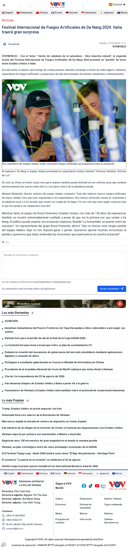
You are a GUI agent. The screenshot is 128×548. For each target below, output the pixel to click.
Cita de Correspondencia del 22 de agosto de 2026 (34, 376)
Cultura (59, 498)
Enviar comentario (109, 288)
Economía (60, 504)
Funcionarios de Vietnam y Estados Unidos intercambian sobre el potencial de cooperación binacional (64, 390)
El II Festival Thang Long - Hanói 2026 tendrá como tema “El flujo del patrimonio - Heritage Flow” (58, 453)
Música (83, 513)
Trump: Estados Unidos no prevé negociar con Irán (32, 408)
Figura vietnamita (113, 504)
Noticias (8, 20)
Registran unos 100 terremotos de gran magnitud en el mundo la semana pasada (49, 440)
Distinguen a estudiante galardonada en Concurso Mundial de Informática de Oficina (54, 362)
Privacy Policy (44, 282)
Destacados (86, 498)
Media (58, 513)
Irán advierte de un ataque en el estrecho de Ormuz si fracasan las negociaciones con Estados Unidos (62, 427)
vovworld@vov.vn (14, 528)
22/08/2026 (11, 321)
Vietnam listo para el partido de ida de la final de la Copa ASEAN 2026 (45, 338)
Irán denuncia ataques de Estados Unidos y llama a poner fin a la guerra (47, 383)
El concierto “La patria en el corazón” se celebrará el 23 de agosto (41, 459)
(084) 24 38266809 (15, 515)
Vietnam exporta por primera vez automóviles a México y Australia (41, 434)
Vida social (85, 519)
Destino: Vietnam (113, 498)
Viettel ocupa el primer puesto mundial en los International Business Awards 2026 (50, 466)
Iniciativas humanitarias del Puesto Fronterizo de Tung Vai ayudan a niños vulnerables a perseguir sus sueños (65, 330)
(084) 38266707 (14, 520)
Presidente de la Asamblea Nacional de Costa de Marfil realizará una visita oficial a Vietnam (59, 369)
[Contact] (3, 544)
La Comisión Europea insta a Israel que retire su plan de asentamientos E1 (48, 345)
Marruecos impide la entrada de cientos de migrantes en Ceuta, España (44, 421)
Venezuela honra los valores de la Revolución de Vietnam (36, 415)
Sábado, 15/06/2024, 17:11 (112, 43)
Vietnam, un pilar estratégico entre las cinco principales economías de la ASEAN (49, 447)
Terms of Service (59, 282)
